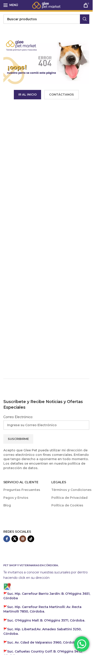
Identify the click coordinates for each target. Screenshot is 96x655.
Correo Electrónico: (18, 417)
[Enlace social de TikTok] (30, 538)
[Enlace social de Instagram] (22, 538)
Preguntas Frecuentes (21, 490)
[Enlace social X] (14, 538)
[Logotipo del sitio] (46, 5)
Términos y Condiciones (71, 490)
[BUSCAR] (84, 19)
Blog (7, 505)
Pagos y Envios (15, 498)
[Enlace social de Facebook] (6, 538)
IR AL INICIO (27, 94)
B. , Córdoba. (46, 620)
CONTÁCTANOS (61, 94)
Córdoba (42, 642)
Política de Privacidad (69, 498)
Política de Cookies (67, 505)
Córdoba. (42, 609)
